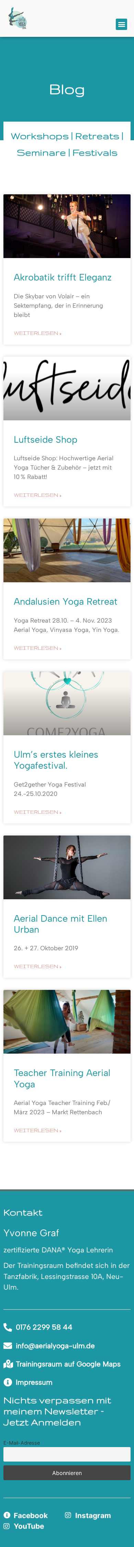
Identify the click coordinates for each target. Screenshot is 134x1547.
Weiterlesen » (38, 333)
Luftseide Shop (45, 439)
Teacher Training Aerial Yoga (62, 1078)
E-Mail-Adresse (21, 1443)
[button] (121, 24)
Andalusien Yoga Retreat (66, 601)
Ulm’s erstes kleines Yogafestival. (56, 760)
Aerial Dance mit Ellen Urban (60, 924)
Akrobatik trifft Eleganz (63, 277)
